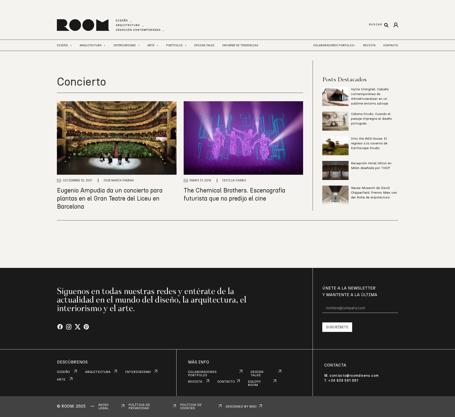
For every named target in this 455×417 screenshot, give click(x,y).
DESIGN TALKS (256, 373)
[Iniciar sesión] (395, 25)
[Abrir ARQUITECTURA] (105, 45)
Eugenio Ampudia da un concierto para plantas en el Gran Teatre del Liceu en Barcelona (110, 199)
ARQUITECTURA (97, 372)
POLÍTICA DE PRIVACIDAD (139, 406)
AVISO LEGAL (103, 406)
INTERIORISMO (138, 372)
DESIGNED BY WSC (241, 406)
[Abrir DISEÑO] (71, 45)
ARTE (61, 379)
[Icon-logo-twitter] (77, 327)
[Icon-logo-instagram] (69, 327)
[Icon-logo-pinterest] (86, 327)
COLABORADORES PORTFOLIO (202, 373)
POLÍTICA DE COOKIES (191, 406)
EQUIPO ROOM (254, 383)
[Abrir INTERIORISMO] (139, 45)
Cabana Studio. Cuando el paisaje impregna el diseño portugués (371, 118)
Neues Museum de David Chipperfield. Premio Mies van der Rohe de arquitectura (374, 192)
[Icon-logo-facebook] (60, 327)
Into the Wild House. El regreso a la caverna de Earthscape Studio (369, 143)
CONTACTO (226, 381)
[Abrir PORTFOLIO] (186, 45)
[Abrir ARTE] (157, 45)
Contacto (390, 45)
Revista (369, 45)
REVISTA (195, 381)
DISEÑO (63, 372)
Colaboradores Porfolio (333, 45)
